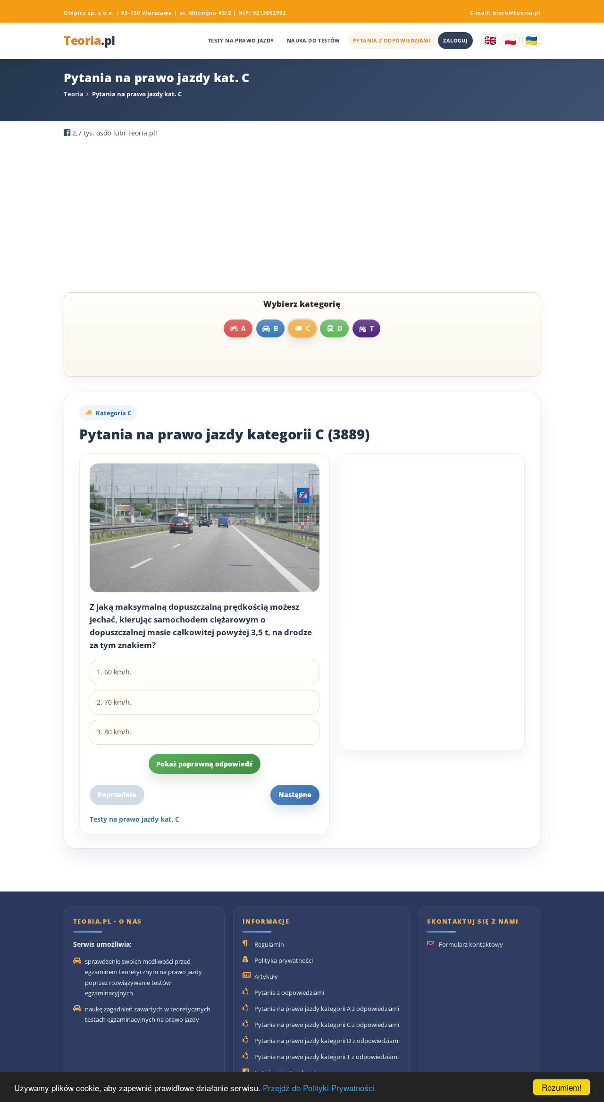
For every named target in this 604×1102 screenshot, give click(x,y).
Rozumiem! (562, 1087)
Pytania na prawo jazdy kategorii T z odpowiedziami (326, 1056)
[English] (490, 40)
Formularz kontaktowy (471, 944)
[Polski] (511, 40)
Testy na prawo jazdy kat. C (134, 819)
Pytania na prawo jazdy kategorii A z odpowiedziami (326, 1008)
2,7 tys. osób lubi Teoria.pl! (114, 132)
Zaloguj (455, 40)
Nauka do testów (313, 40)
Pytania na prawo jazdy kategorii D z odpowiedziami (327, 1040)
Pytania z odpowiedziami (391, 40)
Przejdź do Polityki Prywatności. (320, 1088)
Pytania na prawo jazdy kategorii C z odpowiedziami (326, 1024)
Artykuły (266, 976)
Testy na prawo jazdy (241, 40)
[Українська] (531, 40)
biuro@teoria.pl (516, 12)
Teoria (89, 41)
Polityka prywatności (283, 960)
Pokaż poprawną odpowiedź (204, 763)
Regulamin (269, 944)
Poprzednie (117, 794)
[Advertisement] (302, 217)
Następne (294, 794)
